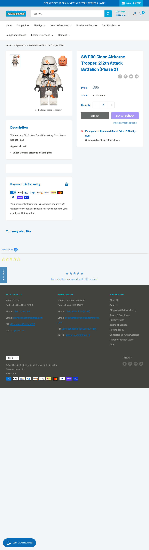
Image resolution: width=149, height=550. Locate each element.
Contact (62, 34)
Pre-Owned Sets (85, 25)
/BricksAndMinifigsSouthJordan (79, 328)
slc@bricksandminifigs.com (28, 317)
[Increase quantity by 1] (111, 105)
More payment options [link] (125, 122)
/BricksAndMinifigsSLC (22, 324)
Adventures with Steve (122, 339)
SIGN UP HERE (133, 3)
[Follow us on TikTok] (141, 363)
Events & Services (40, 34)
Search (113, 305)
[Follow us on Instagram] (130, 363)
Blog (112, 344)
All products (20, 45)
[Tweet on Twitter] (131, 76)
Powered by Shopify (15, 369)
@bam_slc (19, 330)
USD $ (10, 358)
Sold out (95, 115)
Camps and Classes (16, 34)
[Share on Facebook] (120, 76)
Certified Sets (109, 25)
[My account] (134, 13)
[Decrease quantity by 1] (96, 105)
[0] (141, 13)
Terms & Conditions (120, 315)
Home (9, 25)
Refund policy (117, 329)
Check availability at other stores (102, 140)
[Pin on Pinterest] (126, 76)
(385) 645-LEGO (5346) (78, 311)
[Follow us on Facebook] (125, 363)
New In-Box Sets (59, 25)
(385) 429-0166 (22, 311)
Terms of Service (118, 324)
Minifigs (38, 25)
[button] (3, 275)
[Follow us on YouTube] (136, 363)
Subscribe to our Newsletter (124, 334)
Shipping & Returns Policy (123, 310)
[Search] (108, 13)
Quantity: (86, 104)
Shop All (21, 25)
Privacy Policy (117, 319)
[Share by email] (137, 76)
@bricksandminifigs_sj (78, 334)
